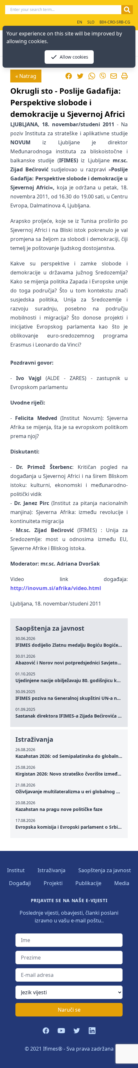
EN (79, 22)
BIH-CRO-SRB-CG (114, 22)
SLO (90, 22)
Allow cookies (74, 57)
